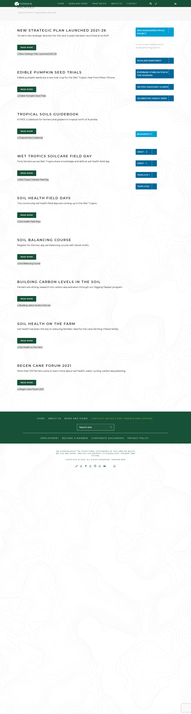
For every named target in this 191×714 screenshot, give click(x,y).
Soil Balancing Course (44, 240)
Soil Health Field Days (44, 198)
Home (61, 3)
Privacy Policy (138, 438)
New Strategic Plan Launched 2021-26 (61, 30)
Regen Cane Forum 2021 (44, 366)
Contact (132, 3)
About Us (116, 3)
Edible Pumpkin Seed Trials (49, 72)
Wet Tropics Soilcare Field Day (54, 156)
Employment (50, 438)
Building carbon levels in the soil (59, 282)
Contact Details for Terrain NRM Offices (122, 418)
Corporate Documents (107, 438)
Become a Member (75, 438)
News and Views (78, 3)
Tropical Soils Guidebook (48, 114)
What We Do (99, 3)
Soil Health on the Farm (46, 324)
